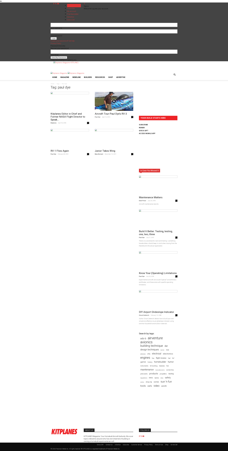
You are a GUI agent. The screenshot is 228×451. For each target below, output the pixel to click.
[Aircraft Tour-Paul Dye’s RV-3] (114, 101)
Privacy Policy (56, 43)
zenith (164, 386)
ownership (170, 370)
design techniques (149, 349)
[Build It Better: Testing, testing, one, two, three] (158, 218)
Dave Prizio (142, 200)
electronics (168, 354)
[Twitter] (56, 4)
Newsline (76, 77)
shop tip (149, 382)
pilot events (144, 374)
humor (171, 362)
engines (145, 357)
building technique (151, 346)
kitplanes (162, 366)
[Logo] (59, 73)
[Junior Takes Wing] (114, 138)
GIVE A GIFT (143, 131)
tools (143, 386)
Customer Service (136, 445)
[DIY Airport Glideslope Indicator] (158, 299)
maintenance (147, 369)
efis (148, 354)
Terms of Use (159, 445)
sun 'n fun (166, 381)
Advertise (120, 77)
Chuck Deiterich (144, 315)
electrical (156, 353)
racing (171, 373)
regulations (143, 378)
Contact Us (109, 445)
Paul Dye (97, 117)
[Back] (84, 4)
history (150, 362)
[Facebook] (54, 4)
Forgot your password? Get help (63, 41)
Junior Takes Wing (105, 150)
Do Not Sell (174, 445)
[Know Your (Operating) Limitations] (158, 260)
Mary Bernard (99, 154)
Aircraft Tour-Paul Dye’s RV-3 (111, 113)
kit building (153, 366)
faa (153, 358)
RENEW (142, 128)
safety (168, 377)
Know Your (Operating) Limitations (158, 273)
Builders (88, 77)
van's (149, 386)
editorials (143, 354)
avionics (146, 342)
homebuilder (160, 362)
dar (166, 346)
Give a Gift (100, 445)
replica (156, 378)
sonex (156, 382)
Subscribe (71, 8)
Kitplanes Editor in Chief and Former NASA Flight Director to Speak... (68, 116)
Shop (110, 77)
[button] (174, 75)
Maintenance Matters (150, 197)
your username (56, 28)
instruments (144, 366)
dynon (162, 350)
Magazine (64, 77)
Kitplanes (53, 123)
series (142, 382)
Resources (100, 77)
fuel (169, 358)
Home (54, 77)
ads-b (143, 338)
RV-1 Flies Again (60, 150)
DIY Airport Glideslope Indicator (156, 312)
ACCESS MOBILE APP (147, 133)
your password (56, 36)
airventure (155, 338)
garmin (143, 362)
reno (151, 377)
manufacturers (160, 370)
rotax (161, 378)
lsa (167, 366)
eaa (167, 350)
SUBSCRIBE (143, 125)
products (153, 373)
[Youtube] (58, 4)
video (156, 386)
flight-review (161, 358)
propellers (163, 374)
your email (54, 55)
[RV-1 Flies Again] (70, 138)
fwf (173, 358)
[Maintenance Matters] (158, 184)
